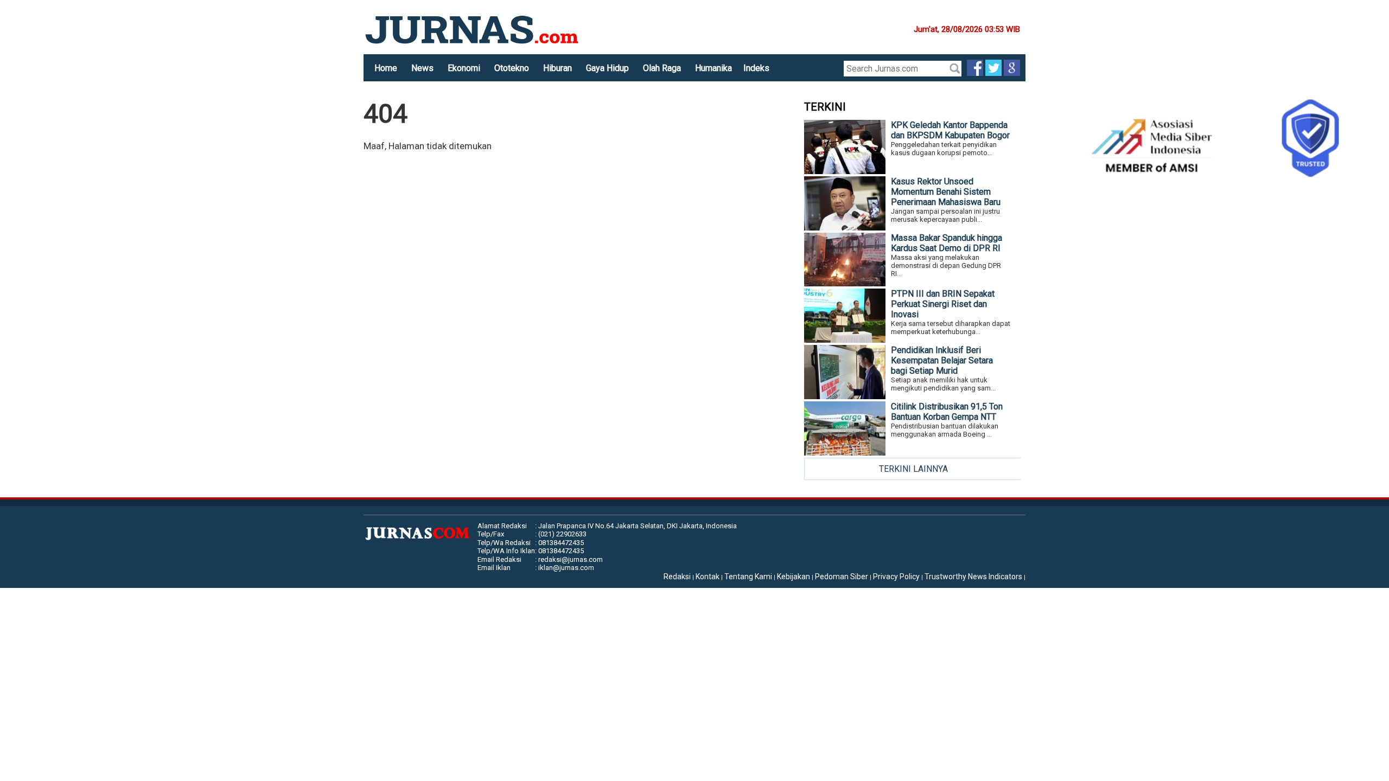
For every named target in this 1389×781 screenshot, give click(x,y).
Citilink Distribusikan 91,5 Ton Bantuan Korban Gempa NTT (947, 411)
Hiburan (557, 68)
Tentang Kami (748, 576)
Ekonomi (464, 68)
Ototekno (511, 68)
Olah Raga (662, 68)
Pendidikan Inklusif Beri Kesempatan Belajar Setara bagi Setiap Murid (942, 360)
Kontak (707, 576)
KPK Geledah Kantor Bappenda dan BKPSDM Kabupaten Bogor (950, 130)
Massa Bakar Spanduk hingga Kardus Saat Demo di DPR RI (946, 243)
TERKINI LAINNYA (913, 469)
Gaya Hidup (607, 68)
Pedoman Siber (841, 576)
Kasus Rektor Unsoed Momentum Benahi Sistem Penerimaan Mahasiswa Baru (946, 191)
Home (385, 68)
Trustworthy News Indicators (973, 576)
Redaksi (677, 576)
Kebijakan (793, 576)
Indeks (756, 68)
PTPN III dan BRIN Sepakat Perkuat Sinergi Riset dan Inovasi (943, 304)
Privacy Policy (896, 576)
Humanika (713, 68)
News (422, 68)
